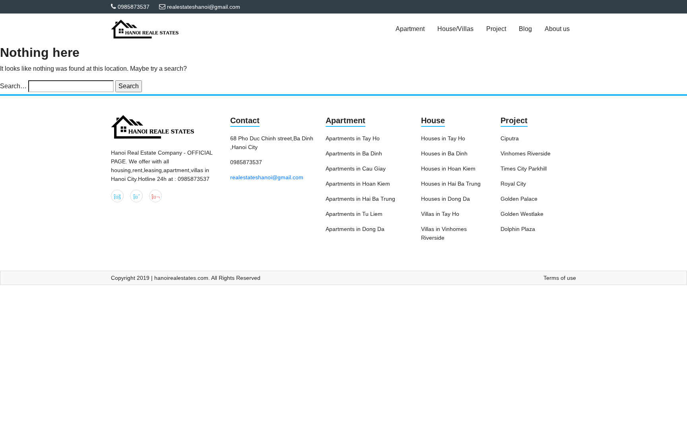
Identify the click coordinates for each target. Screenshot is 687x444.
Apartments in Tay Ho (353, 138)
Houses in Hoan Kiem (448, 168)
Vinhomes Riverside (526, 153)
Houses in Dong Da (445, 199)
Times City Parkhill (524, 168)
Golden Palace (519, 199)
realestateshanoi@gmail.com (266, 177)
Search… (13, 86)
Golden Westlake (522, 214)
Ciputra (510, 138)
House (433, 120)
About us (557, 28)
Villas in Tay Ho (440, 214)
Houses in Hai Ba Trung (451, 183)
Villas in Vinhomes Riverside (444, 233)
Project (514, 120)
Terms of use (559, 278)
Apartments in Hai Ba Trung (360, 199)
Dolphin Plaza (518, 229)
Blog (525, 28)
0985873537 (133, 7)
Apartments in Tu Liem (354, 214)
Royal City (513, 183)
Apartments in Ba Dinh (354, 153)
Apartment (345, 120)
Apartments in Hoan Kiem (358, 183)
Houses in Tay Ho (443, 138)
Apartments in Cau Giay (356, 168)
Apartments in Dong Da (355, 229)
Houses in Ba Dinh (444, 153)
